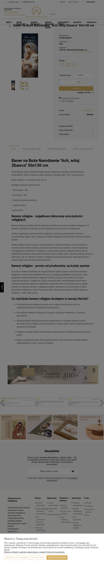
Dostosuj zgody (38, 557)
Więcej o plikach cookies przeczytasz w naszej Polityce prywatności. (34, 552)
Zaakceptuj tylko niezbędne (17, 557)
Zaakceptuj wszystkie (57, 557)
